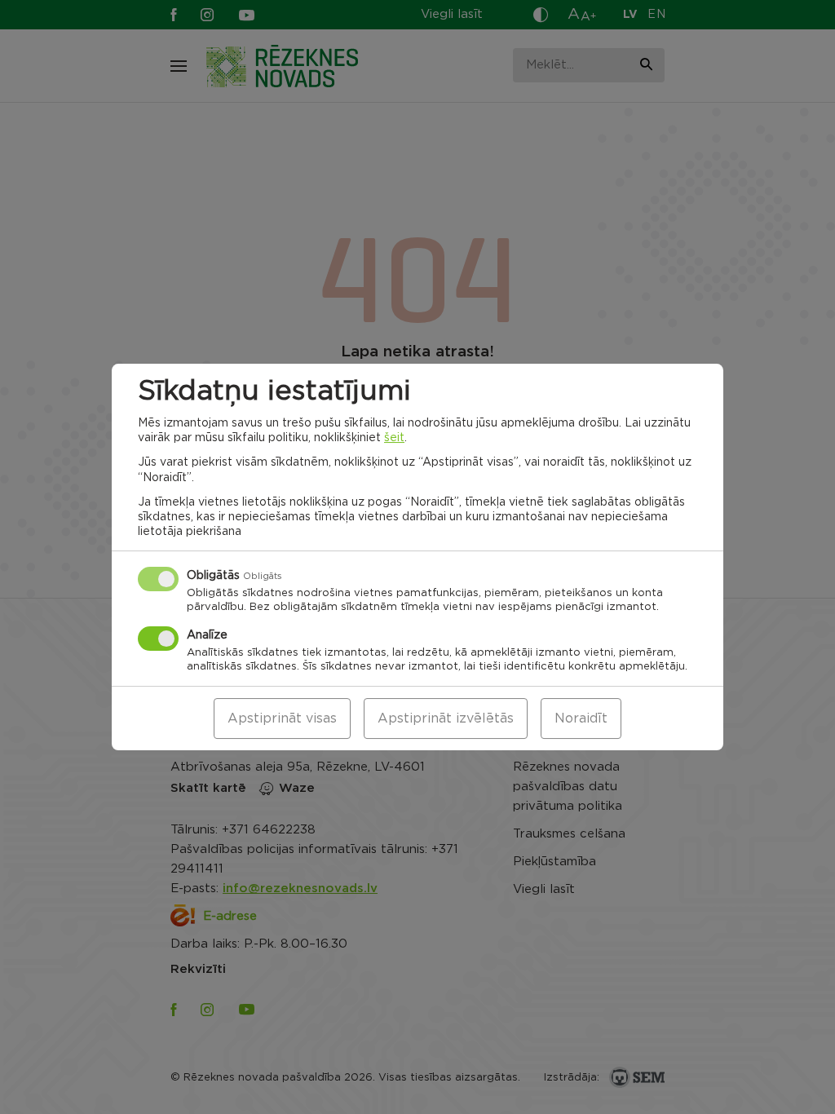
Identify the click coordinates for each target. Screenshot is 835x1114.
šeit (394, 438)
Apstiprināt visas (282, 718)
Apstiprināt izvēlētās (446, 718)
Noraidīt (580, 718)
